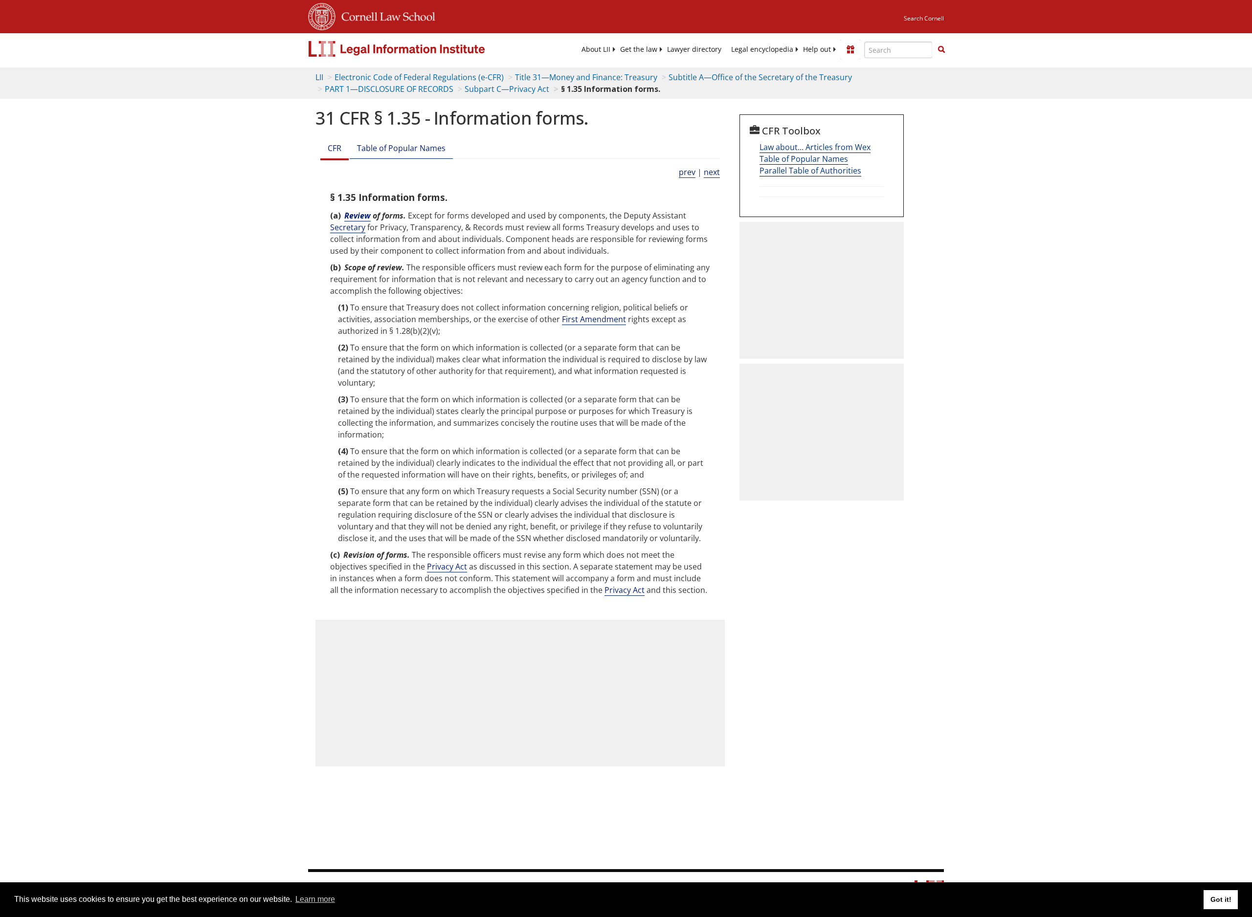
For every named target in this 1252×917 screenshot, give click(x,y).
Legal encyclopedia (762, 49)
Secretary (347, 227)
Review (357, 215)
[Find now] (941, 50)
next (712, 172)
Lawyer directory (694, 49)
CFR (334, 148)
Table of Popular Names (401, 148)
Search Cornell (924, 18)
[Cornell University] (321, 15)
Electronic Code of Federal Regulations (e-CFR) (419, 77)
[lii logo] (418, 49)
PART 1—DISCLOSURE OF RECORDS (389, 89)
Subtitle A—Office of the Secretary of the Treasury (760, 77)
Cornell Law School (385, 15)
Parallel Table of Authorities (810, 170)
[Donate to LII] (850, 49)
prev (687, 172)
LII (319, 77)
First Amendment (594, 319)
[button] (941, 49)
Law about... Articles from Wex (815, 147)
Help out (817, 49)
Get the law (638, 49)
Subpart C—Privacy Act (507, 89)
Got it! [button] (1220, 899)
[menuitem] (596, 49)
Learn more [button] (315, 899)
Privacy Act (447, 566)
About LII (595, 49)
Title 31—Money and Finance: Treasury (586, 77)
